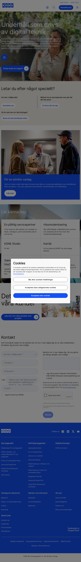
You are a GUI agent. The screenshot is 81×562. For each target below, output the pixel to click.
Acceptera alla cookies (40, 296)
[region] (40, 281)
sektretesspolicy (18, 274)
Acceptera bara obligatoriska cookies (40, 288)
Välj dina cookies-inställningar (40, 280)
